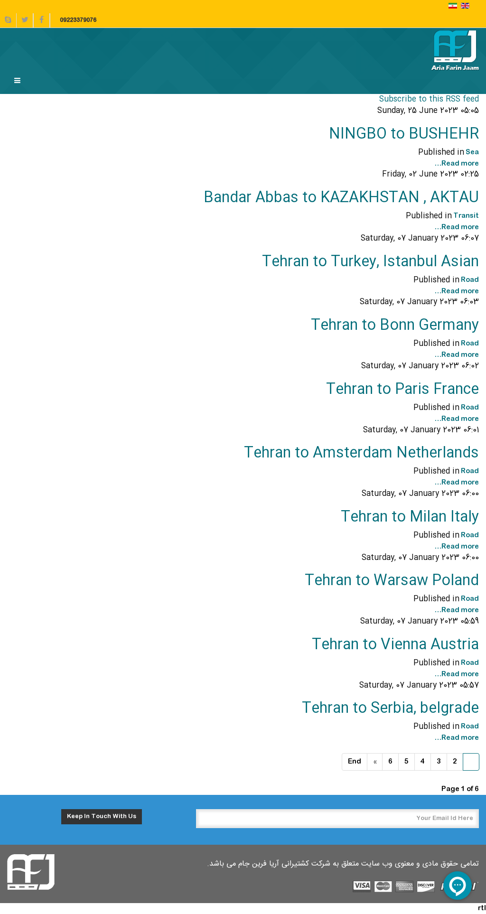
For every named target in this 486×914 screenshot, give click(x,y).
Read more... (456, 163)
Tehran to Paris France (402, 389)
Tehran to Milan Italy (410, 517)
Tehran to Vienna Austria (395, 645)
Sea (472, 152)
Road (470, 280)
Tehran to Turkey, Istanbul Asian (370, 262)
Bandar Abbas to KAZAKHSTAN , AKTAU (341, 198)
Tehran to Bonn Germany (395, 325)
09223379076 (78, 20)
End (354, 761)
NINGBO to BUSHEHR (404, 134)
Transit (466, 216)
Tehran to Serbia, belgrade (390, 708)
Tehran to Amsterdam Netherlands (361, 453)
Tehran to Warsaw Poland (392, 581)
